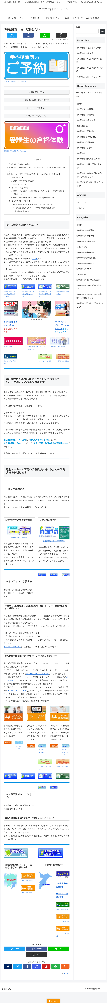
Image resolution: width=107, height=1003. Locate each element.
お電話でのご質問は (63, 361)
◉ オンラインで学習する (20, 188)
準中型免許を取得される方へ (19, 164)
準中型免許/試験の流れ (86, 137)
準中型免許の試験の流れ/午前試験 (89, 69)
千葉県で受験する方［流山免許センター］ (28, 294)
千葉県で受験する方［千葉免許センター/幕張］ (10, 294)
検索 (78, 27)
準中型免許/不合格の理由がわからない (89, 184)
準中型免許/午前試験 (85, 109)
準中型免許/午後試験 (85, 115)
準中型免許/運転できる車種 (88, 159)
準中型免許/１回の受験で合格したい (89, 166)
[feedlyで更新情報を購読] (55, 966)
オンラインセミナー (42, 752)
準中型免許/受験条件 (85, 131)
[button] (25, 309)
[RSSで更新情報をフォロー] (65, 966)
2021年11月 (81, 208)
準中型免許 (81, 153)
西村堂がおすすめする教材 (19, 537)
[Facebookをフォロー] (27, 966)
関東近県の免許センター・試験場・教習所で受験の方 (35, 208)
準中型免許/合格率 (84, 148)
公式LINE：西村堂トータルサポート (15, 82)
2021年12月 (81, 202)
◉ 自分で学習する (17, 177)
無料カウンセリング (12, 647)
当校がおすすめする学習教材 (23, 181)
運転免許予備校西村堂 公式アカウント (16, 151)
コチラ (35, 259)
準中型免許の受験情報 (85, 120)
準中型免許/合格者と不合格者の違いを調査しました (89, 175)
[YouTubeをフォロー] (46, 966)
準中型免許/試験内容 (85, 142)
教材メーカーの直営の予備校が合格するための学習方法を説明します (34, 174)
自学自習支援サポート (21, 184)
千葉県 (79, 104)
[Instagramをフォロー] (36, 966)
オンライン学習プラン (37, 116)
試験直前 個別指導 (62, 909)
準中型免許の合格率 (84, 53)
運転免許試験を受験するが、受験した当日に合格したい (33, 204)
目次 (34, 159)
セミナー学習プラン (37, 108)
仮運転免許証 (82, 126)
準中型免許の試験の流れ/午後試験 (89, 60)
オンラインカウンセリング (37, 674)
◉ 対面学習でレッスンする (20, 201)
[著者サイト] (8, 966)
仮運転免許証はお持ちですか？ (89, 77)
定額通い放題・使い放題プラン (38, 100)
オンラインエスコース (16, 691)
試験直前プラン (37, 92)
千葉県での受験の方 (22, 211)
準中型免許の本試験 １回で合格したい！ (62, 325)
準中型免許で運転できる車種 (88, 48)
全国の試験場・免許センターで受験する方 (45, 294)
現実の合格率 (8, 347)
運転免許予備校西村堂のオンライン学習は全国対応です (33, 198)
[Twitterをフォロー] (17, 966)
